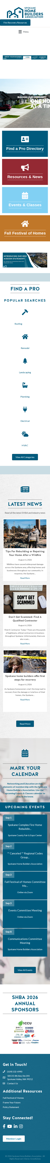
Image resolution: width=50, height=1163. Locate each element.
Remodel (25, 348)
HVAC (25, 445)
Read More (25, 578)
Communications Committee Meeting (25, 940)
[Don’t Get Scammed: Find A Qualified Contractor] (25, 599)
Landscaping (25, 372)
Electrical (25, 421)
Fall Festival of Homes (13, 1097)
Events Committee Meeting (25, 910)
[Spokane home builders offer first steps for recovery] (25, 661)
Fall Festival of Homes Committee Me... (25, 883)
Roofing (25, 323)
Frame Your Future (11, 1102)
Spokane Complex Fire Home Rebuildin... (25, 826)
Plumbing (25, 396)
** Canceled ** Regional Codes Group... (25, 855)
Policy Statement (11, 1107)
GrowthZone (35, 1159)
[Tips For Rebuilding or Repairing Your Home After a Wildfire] (25, 533)
